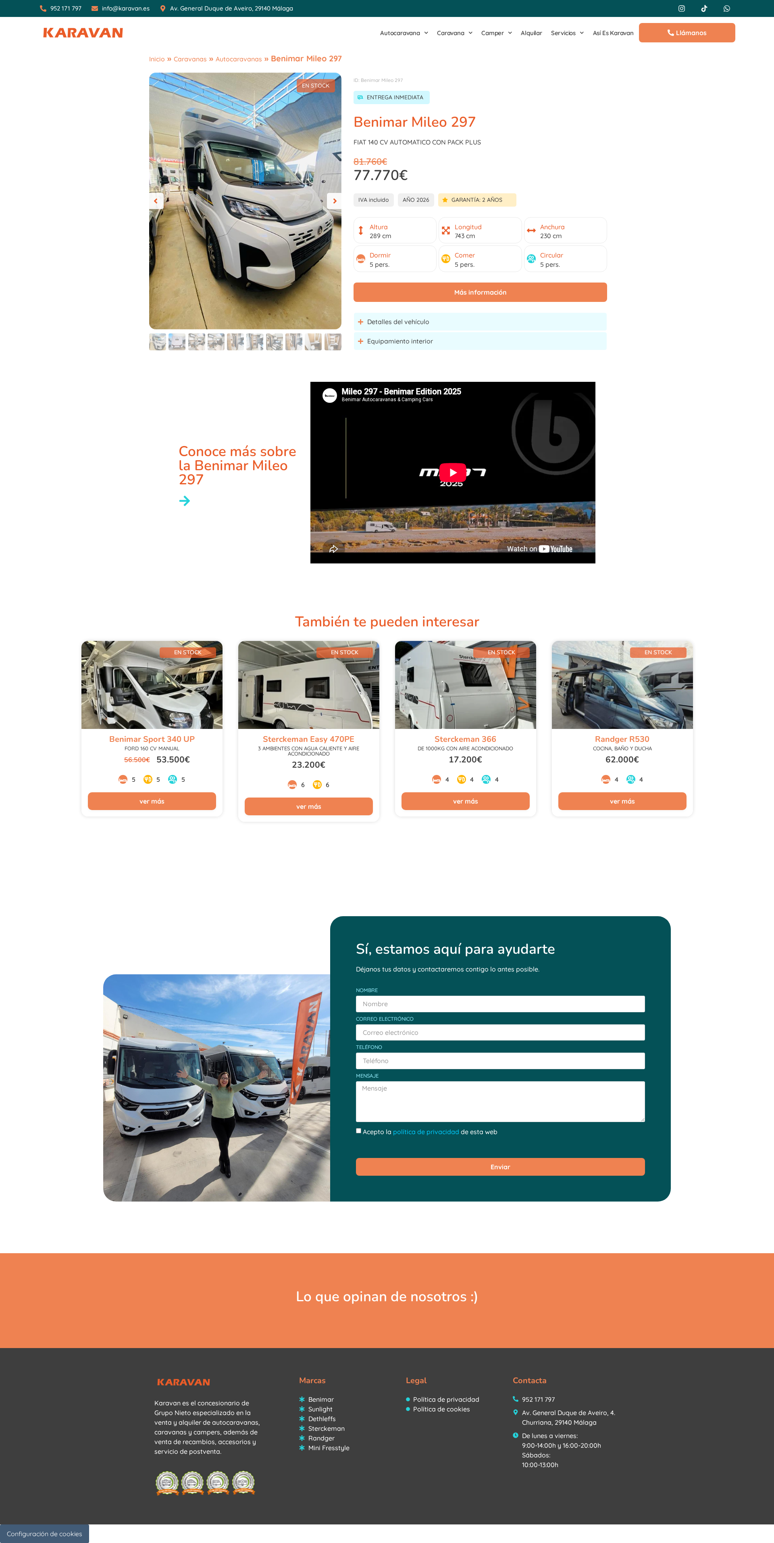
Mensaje (367, 1076)
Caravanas (190, 59)
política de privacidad (426, 1132)
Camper (492, 33)
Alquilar (531, 33)
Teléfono (369, 1047)
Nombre (367, 990)
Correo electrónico (385, 1019)
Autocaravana (400, 33)
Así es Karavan (613, 33)
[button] (156, 201)
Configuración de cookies (44, 1534)
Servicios (563, 33)
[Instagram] (681, 8)
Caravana (450, 33)
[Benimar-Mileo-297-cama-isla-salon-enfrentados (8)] (245, 201)
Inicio (157, 59)
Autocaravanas (239, 59)
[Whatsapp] (727, 8)
